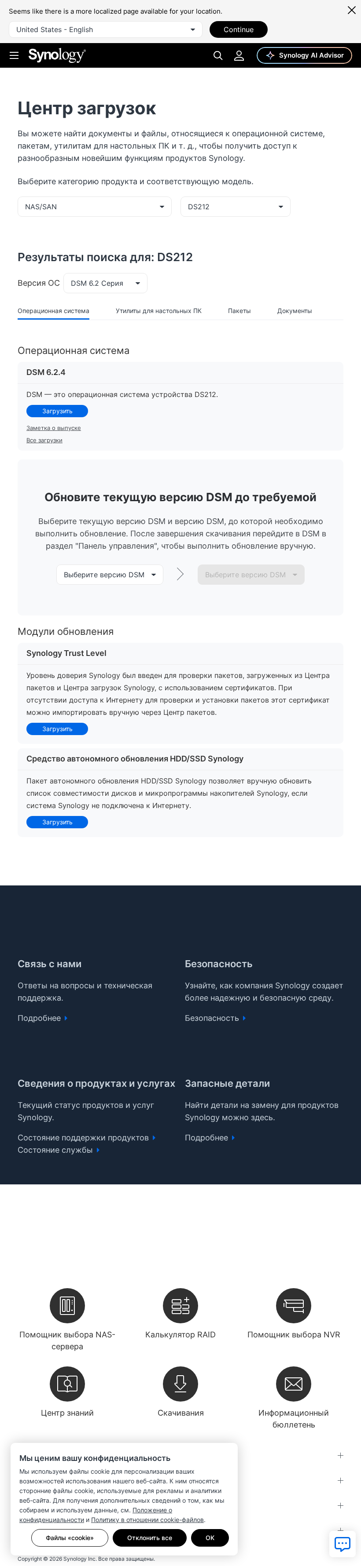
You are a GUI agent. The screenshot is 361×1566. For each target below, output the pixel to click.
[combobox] (106, 29)
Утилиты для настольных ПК (159, 310)
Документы (294, 310)
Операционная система (53, 310)
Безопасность (213, 1018)
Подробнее (40, 1018)
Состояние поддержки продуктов (84, 1137)
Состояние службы (56, 1149)
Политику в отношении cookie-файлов (147, 1519)
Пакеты (239, 310)
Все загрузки (44, 440)
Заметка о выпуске (53, 427)
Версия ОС (39, 283)
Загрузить (57, 411)
